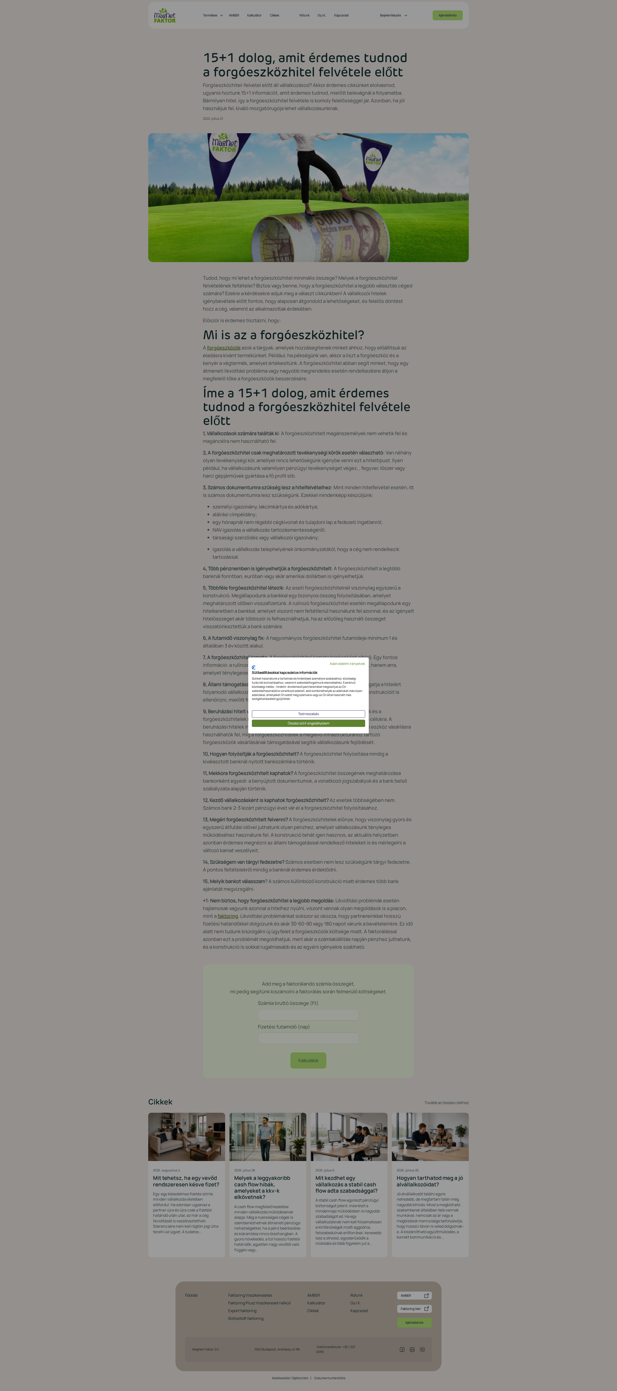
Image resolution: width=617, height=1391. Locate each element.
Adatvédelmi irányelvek (347, 663)
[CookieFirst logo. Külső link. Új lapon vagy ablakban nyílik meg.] (253, 667)
